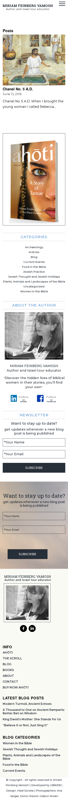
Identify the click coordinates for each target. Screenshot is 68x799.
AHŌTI (8, 652)
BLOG (7, 664)
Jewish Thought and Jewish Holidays (34, 276)
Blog (34, 257)
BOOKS (8, 670)
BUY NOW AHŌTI (16, 687)
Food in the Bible (34, 267)
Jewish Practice (34, 271)
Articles (34, 252)
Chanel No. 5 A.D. (18, 88)
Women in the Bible (34, 291)
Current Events (34, 262)
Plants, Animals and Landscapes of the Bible (34, 281)
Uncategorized (34, 286)
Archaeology (34, 247)
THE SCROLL (12, 658)
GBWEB (55, 785)
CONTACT (10, 681)
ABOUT (8, 676)
